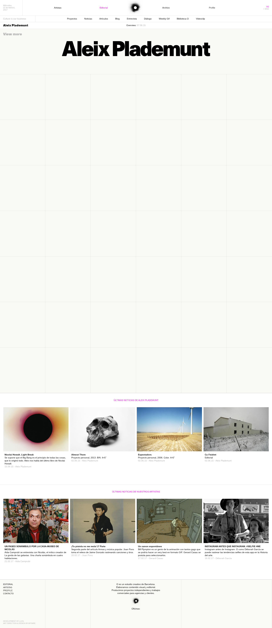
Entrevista (132, 18)
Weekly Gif (164, 18)
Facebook (60, 438)
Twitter (61, 441)
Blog (117, 18)
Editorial (104, 7)
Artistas (57, 7)
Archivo (166, 7)
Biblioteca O (183, 18)
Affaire (31, 623)
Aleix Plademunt (15, 25)
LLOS (21, 621)
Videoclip (200, 18)
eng (267, 9)
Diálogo (148, 18)
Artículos (103, 18)
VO (267, 7)
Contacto (8, 594)
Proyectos (72, 18)
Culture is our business (14, 18)
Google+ (60, 444)
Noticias (88, 18)
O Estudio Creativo (135, 8)
